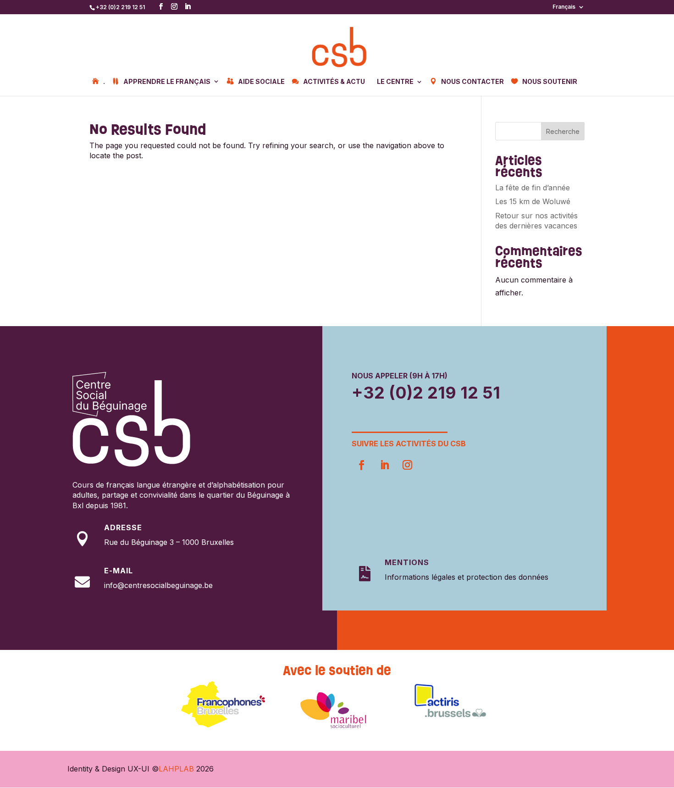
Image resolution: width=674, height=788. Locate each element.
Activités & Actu (334, 81)
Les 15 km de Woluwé (532, 201)
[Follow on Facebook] (361, 465)
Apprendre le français (166, 81)
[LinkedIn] (187, 6)
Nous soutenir (549, 81)
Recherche (563, 131)
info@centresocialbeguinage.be (158, 585)
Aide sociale (261, 81)
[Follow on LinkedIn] (384, 465)
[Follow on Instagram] (407, 465)
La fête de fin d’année (532, 187)
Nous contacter (472, 81)
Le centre (395, 81)
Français (563, 7)
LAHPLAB (176, 768)
